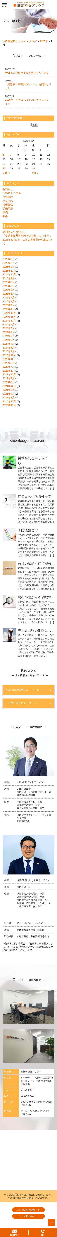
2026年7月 (9, 259)
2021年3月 (9, 397)
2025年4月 (9, 297)
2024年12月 (9, 313)
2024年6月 (9, 336)
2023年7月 (9, 366)
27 (4, 168)
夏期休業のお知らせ (14, 232)
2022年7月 (9, 378)
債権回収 (8, 204)
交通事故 (8, 197)
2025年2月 (9, 305)
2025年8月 (9, 282)
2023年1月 (9, 370)
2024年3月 (9, 347)
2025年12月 (9, 274)
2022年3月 (9, 382)
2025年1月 (9, 309)
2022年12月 (9, 374)
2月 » (35, 173)
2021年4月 (9, 393)
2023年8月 (9, 363)
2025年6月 (9, 289)
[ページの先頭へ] (51, 1222)
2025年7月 (9, 286)
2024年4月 (9, 343)
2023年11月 (9, 359)
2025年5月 (9, 293)
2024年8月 (9, 328)
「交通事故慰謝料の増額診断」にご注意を (27, 235)
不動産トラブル (12, 193)
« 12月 (6, 173)
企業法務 (8, 201)
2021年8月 (9, 389)
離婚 (5, 216)
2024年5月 (9, 340)
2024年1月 (9, 351)
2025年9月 (9, 278)
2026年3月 (9, 266)
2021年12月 (9, 386)
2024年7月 (9, 332)
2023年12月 (9, 355)
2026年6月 (9, 263)
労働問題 (8, 208)
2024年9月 (9, 324)
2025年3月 (9, 301)
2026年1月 (9, 270)
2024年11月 (9, 316)
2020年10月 (9, 405)
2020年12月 (9, 401)
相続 (5, 212)
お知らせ (8, 189)
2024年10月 (9, 320)
